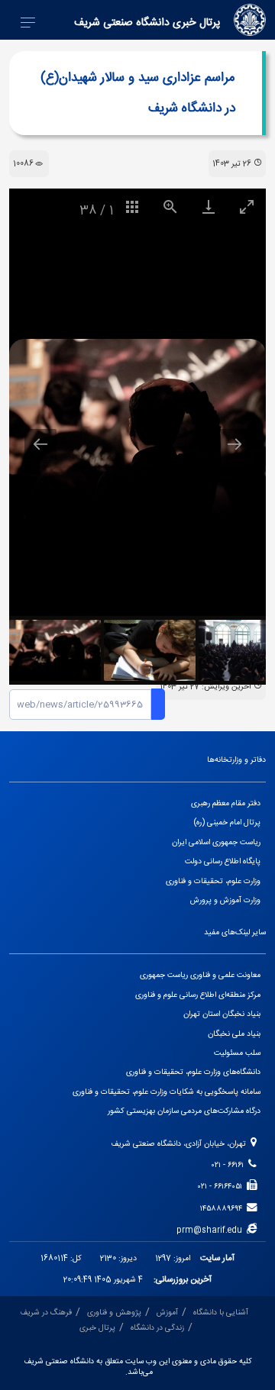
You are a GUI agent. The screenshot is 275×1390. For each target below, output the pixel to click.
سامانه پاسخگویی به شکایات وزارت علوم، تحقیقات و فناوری (166, 1091)
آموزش (167, 1312)
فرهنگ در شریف (46, 1312)
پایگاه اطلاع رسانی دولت (222, 861)
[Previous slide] (40, 444)
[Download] (208, 206)
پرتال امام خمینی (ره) (227, 822)
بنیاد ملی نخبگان (234, 1033)
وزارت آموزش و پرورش (225, 900)
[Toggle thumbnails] (132, 206)
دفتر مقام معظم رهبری (225, 803)
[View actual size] (170, 206)
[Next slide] (234, 444)
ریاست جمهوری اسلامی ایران (216, 842)
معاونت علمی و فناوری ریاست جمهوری (200, 975)
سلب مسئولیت (237, 1053)
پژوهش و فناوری (114, 1312)
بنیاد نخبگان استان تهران (221, 1014)
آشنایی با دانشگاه (220, 1312)
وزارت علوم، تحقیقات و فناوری (213, 881)
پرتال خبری (97, 1327)
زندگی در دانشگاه (157, 1327)
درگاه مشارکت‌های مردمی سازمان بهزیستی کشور (184, 1111)
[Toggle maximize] (247, 206)
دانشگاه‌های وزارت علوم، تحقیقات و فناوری (193, 1072)
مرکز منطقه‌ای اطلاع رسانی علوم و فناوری (197, 994)
